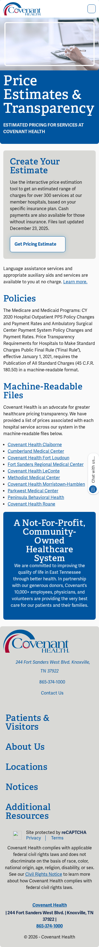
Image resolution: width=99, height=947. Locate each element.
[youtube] (51, 705)
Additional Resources (28, 811)
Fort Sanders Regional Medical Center (46, 464)
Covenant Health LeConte (34, 471)
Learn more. (75, 282)
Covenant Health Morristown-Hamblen (46, 484)
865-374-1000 (52, 682)
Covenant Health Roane (31, 504)
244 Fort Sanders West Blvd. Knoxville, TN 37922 (53, 667)
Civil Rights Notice (43, 874)
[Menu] (91, 8)
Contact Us (52, 693)
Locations (26, 766)
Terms (57, 838)
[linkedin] (59, 705)
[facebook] (39, 705)
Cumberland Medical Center (36, 451)
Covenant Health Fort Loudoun (38, 458)
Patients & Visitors (28, 722)
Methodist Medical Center (34, 478)
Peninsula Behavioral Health (36, 497)
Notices (22, 786)
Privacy (33, 838)
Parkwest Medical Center (33, 491)
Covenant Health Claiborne (35, 445)
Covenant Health (49, 905)
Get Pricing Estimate (35, 244)
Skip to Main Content (4, 4)
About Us (25, 746)
